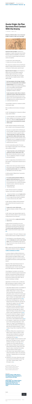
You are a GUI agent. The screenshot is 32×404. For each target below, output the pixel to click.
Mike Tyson (16, 367)
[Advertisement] (16, 13)
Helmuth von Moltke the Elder (10, 367)
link (22, 298)
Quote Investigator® (10, 3)
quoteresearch (8, 31)
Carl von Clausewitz (9, 366)
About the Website (13, 4)
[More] (24, 4)
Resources (21, 4)
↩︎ (23, 298)
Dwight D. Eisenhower (16, 366)
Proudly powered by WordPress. (16, 399)
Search (7, 4)
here (6, 231)
